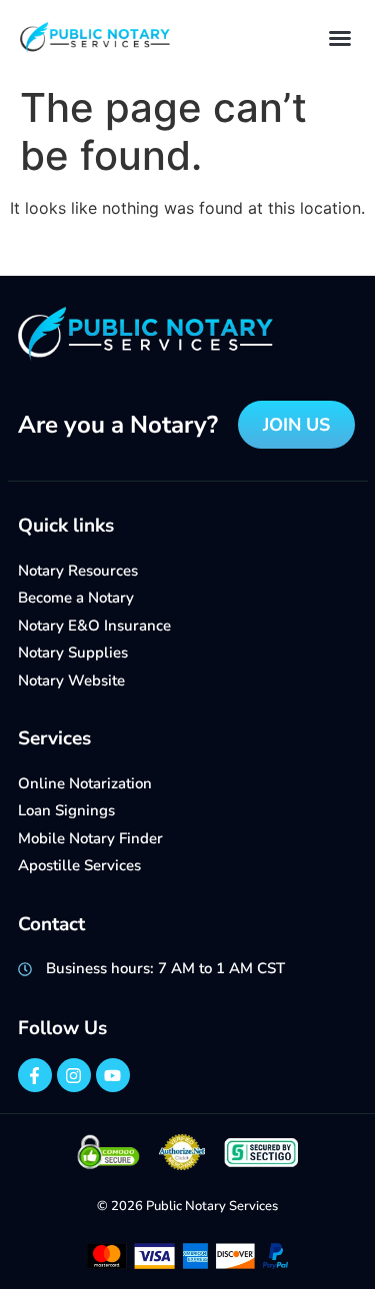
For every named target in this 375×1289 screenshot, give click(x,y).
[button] (340, 38)
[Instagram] (74, 1075)
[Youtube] (113, 1075)
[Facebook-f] (35, 1075)
